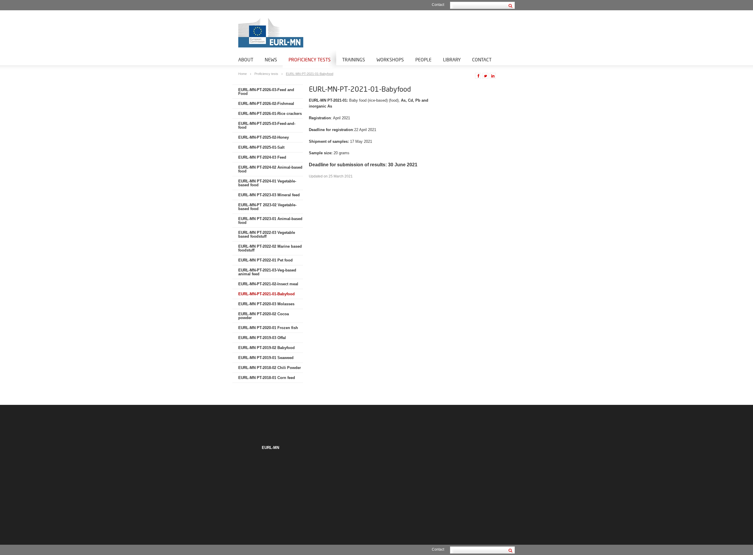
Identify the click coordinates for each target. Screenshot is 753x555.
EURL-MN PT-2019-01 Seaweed (266, 358)
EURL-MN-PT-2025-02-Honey (263, 137)
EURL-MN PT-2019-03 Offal (262, 338)
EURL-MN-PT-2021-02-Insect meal (268, 284)
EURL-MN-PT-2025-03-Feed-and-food (266, 125)
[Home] (306, 33)
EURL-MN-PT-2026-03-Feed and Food (266, 92)
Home (243, 74)
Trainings (353, 59)
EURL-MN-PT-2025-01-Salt (261, 147)
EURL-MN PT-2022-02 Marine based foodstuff (270, 248)
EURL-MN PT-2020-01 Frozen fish (268, 328)
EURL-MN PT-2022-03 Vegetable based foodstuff (266, 234)
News (271, 59)
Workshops (390, 59)
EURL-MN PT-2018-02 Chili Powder (269, 367)
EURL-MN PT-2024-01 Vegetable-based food (267, 183)
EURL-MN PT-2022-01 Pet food (265, 260)
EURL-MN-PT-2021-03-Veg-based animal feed (267, 272)
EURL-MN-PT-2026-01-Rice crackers (270, 113)
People (423, 59)
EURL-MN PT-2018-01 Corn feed (266, 377)
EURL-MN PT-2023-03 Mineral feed (269, 195)
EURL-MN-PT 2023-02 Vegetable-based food (267, 207)
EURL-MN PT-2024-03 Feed (262, 157)
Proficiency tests (310, 59)
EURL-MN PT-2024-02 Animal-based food (270, 169)
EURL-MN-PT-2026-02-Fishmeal (266, 103)
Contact (438, 5)
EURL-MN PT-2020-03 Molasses (266, 304)
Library (452, 59)
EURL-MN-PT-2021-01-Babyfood (309, 74)
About (245, 59)
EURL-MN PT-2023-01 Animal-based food (270, 221)
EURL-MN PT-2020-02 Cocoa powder (263, 316)
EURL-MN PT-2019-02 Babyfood (266, 348)
